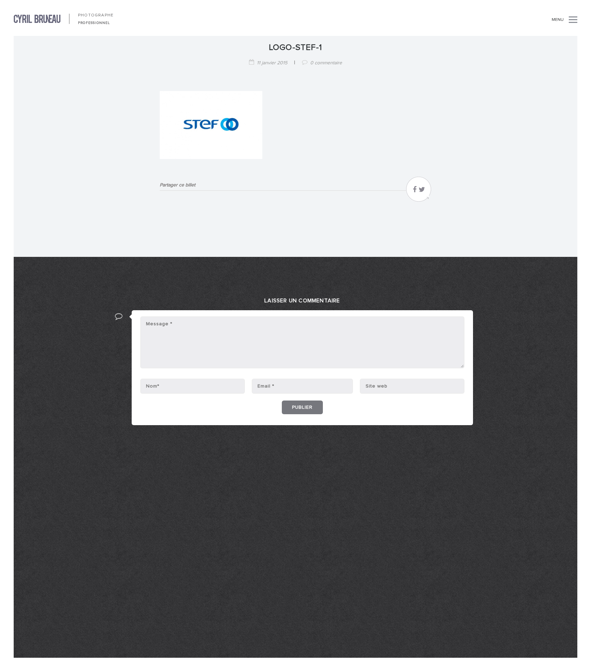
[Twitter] (422, 191)
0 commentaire (326, 63)
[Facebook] (415, 191)
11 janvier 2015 (272, 63)
